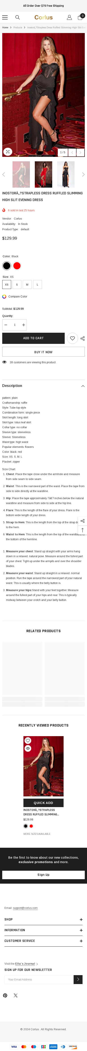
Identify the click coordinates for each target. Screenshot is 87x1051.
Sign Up (43, 874)
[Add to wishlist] (72, 338)
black (25, 826)
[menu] (5, 17)
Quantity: (7, 316)
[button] (72, 152)
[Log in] (69, 17)
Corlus (18, 218)
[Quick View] (28, 748)
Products (17, 27)
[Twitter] (15, 995)
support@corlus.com (25, 908)
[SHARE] (81, 338)
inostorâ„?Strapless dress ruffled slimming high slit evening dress (40, 812)
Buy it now (43, 352)
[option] (43, 95)
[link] (22, 699)
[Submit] (78, 979)
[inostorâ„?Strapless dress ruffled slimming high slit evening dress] (43, 766)
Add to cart (33, 338)
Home (5, 27)
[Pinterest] (5, 995)
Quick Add (43, 803)
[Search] (17, 17)
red (31, 826)
